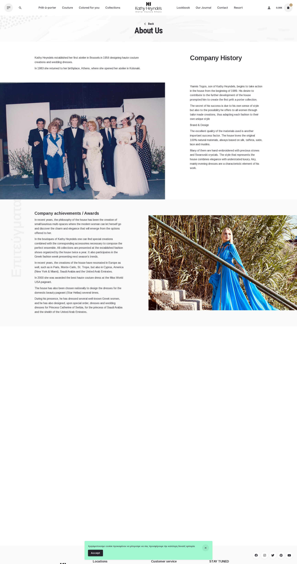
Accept (95, 552)
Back (150, 23)
